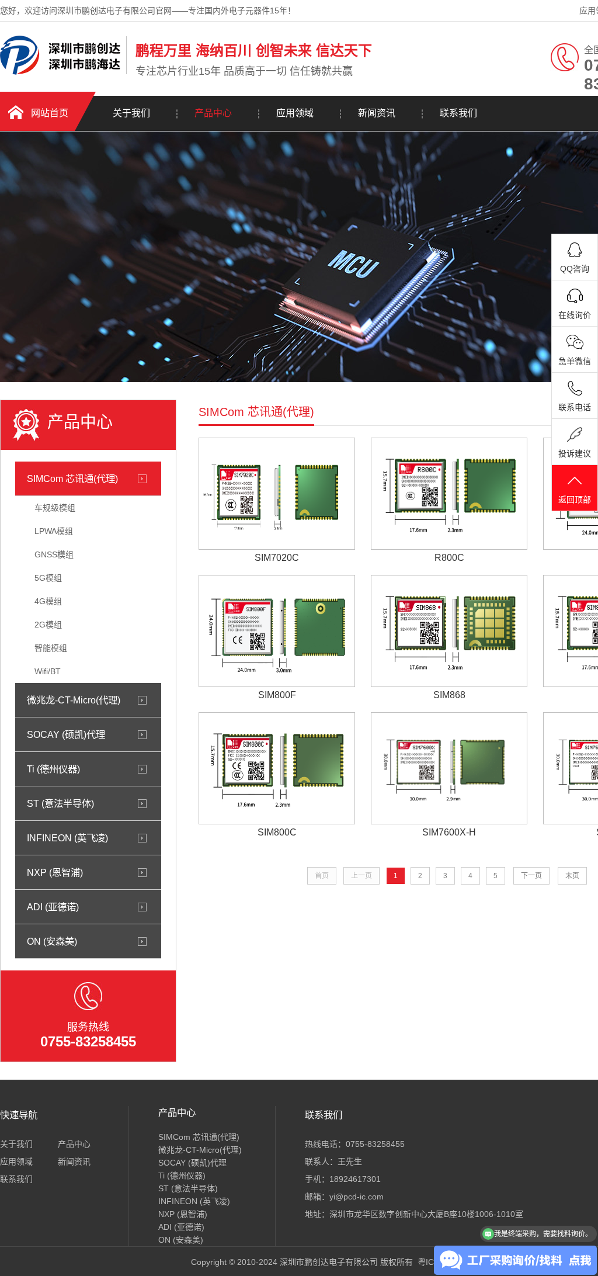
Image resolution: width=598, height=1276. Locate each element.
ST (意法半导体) (60, 803)
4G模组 (48, 601)
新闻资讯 (376, 113)
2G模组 (48, 624)
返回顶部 (574, 499)
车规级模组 (54, 507)
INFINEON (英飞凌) (67, 838)
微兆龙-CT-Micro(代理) (73, 700)
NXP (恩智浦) (55, 872)
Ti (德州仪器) (53, 769)
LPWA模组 (53, 531)
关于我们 (131, 113)
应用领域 (295, 113)
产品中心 (213, 113)
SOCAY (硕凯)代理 (66, 734)
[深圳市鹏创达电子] (60, 72)
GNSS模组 (54, 554)
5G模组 (48, 577)
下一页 (531, 876)
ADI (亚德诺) (53, 906)
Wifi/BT (47, 671)
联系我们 (458, 113)
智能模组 (50, 648)
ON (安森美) (52, 941)
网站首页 (49, 113)
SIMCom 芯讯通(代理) (72, 478)
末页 (572, 876)
